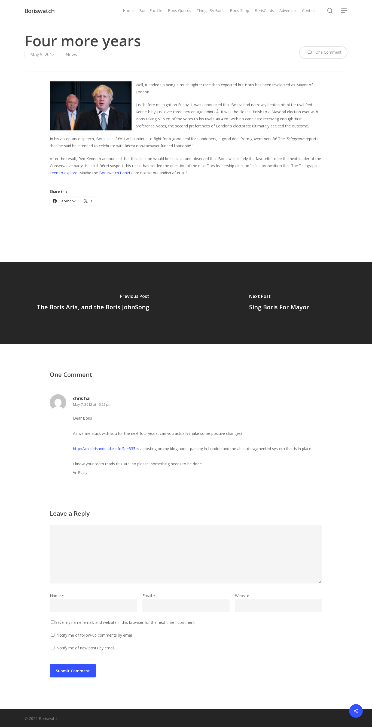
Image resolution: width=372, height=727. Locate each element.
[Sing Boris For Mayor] (279, 303)
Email (148, 595)
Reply (82, 472)
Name (57, 595)
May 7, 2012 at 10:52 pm (92, 404)
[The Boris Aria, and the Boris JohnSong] (93, 303)
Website (242, 595)
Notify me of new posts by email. (85, 647)
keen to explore (63, 172)
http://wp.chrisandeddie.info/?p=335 (104, 448)
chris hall (82, 398)
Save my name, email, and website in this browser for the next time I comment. (125, 622)
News (71, 54)
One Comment (327, 52)
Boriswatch (39, 11)
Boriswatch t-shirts (115, 172)
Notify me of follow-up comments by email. (94, 635)
